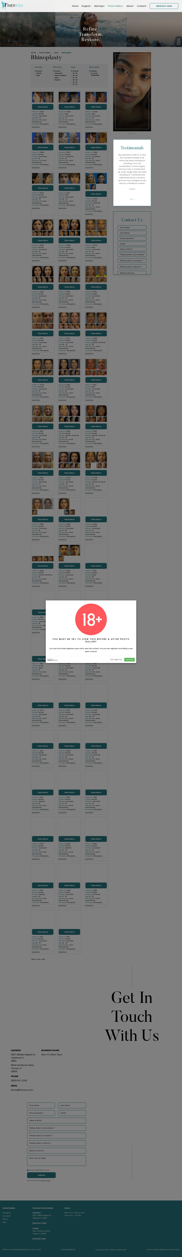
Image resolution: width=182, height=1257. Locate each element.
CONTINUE (129, 659)
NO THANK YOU (116, 659)
